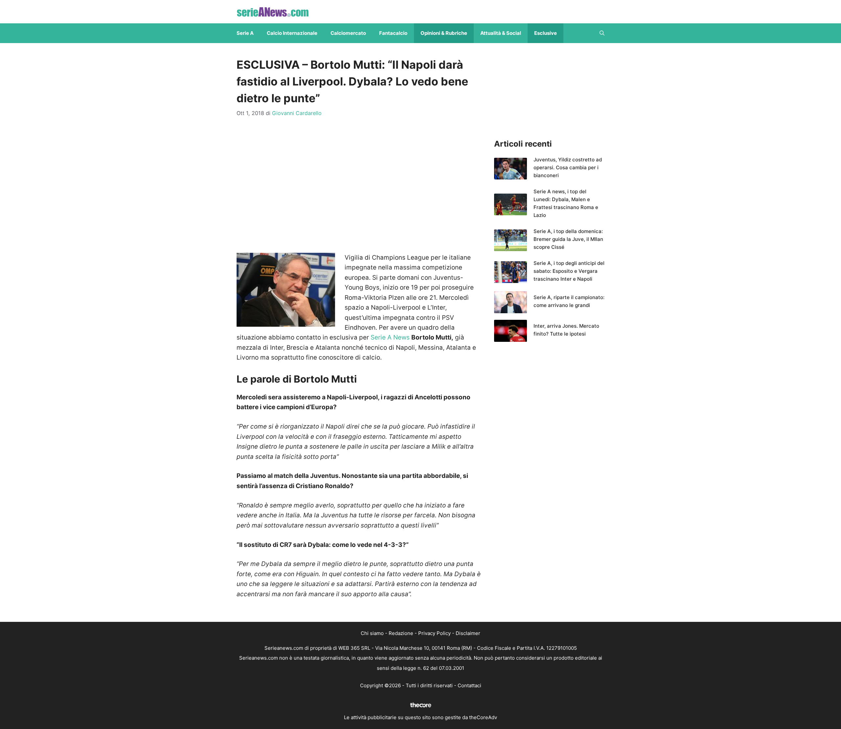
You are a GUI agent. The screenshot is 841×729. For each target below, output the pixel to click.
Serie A (245, 33)
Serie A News (390, 337)
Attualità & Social (500, 33)
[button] (602, 33)
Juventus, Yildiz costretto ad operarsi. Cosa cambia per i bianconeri (568, 167)
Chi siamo (372, 633)
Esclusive (545, 33)
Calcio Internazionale (292, 33)
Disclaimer (468, 633)
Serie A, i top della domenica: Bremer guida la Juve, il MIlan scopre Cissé (568, 239)
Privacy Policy (434, 633)
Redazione (401, 633)
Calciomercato (348, 33)
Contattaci (469, 685)
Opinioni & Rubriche (443, 33)
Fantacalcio (393, 33)
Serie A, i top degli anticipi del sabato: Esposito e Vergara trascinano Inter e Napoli (569, 271)
